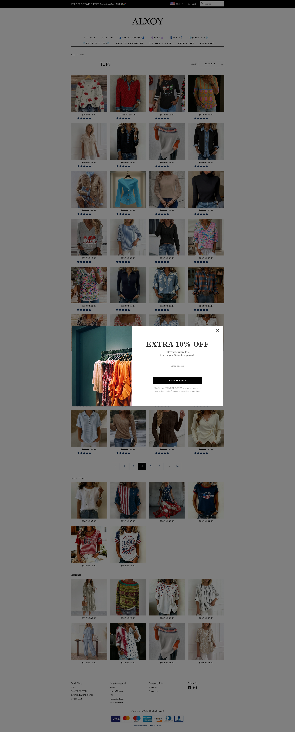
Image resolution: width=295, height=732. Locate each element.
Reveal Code (177, 380)
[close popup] (217, 330)
